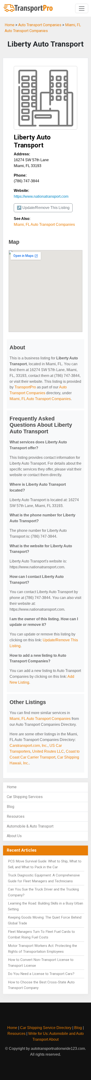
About (54, 1039)
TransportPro (25, 387)
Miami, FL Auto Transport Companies (44, 224)
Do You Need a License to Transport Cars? (41, 974)
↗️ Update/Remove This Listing (43, 208)
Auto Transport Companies (39, 25)
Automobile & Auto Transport (30, 826)
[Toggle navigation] (81, 8)
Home (9, 25)
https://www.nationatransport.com (41, 196)
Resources (15, 816)
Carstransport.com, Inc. (29, 746)
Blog (10, 806)
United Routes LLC (48, 751)
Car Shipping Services (25, 797)
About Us (14, 836)
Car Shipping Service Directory (45, 1028)
